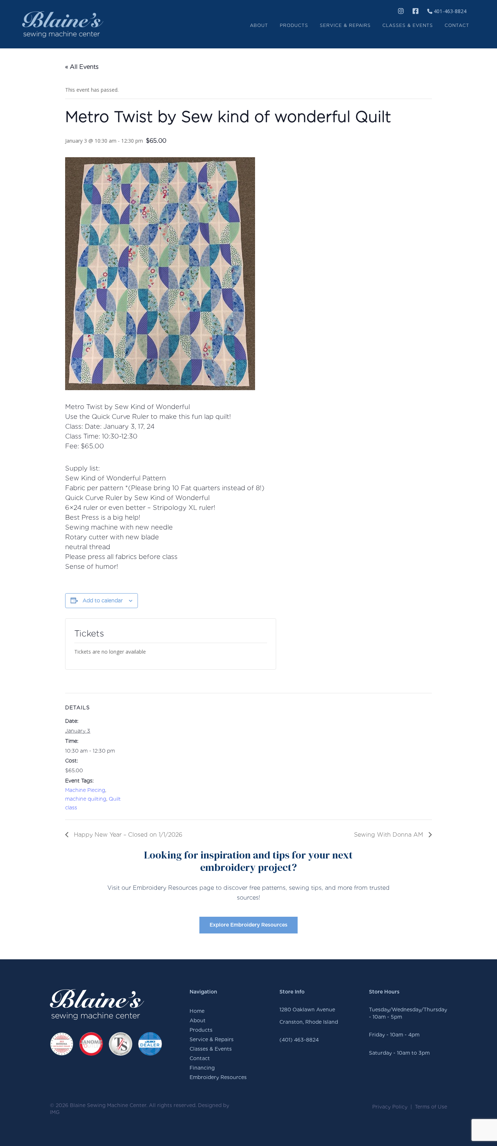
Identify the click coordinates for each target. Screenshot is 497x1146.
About (198, 1020)
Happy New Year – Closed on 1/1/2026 (127, 834)
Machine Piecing (85, 790)
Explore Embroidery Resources (248, 925)
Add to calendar (103, 600)
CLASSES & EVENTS (407, 25)
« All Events (82, 66)
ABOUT (259, 25)
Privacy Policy (389, 1107)
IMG (55, 1112)
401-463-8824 (449, 11)
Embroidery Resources (218, 1077)
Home (197, 1011)
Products (201, 1030)
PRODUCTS (294, 25)
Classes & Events (211, 1049)
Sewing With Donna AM (389, 834)
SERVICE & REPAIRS (345, 25)
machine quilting (85, 799)
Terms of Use (431, 1107)
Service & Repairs (212, 1039)
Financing (202, 1068)
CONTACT (457, 25)
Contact (200, 1058)
